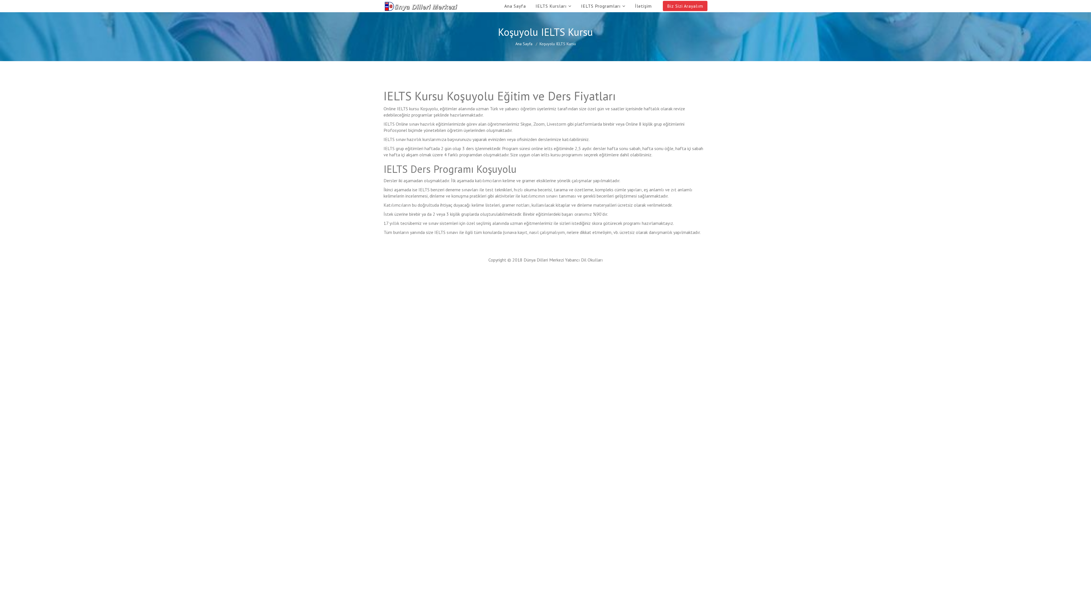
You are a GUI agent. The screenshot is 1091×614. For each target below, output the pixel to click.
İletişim (643, 6)
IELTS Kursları (551, 6)
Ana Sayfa (515, 6)
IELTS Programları (601, 6)
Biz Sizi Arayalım (685, 6)
